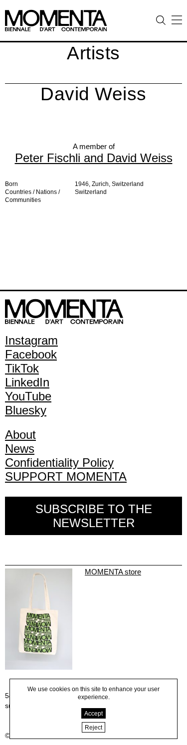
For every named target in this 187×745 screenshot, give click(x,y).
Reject (93, 727)
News (19, 448)
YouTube (28, 396)
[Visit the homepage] (56, 13)
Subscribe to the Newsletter (93, 516)
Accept (93, 713)
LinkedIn (27, 382)
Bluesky (25, 410)
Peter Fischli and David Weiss (94, 158)
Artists (93, 53)
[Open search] (161, 20)
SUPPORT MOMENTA (66, 476)
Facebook (31, 354)
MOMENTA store (113, 571)
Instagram (31, 340)
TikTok (22, 368)
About (20, 434)
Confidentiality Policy (59, 462)
